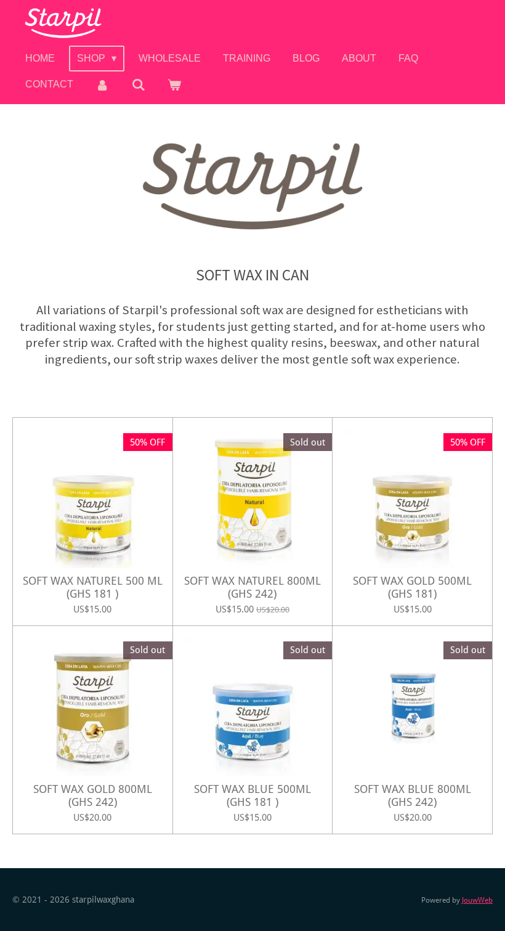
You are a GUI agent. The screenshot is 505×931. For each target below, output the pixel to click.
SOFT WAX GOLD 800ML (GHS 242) (92, 795)
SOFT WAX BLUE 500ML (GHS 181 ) (252, 795)
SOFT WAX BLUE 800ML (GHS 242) (412, 795)
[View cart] (174, 84)
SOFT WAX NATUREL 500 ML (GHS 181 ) (93, 587)
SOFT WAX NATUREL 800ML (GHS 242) (252, 587)
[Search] (138, 84)
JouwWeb (477, 900)
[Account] (102, 84)
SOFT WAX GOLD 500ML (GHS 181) (412, 587)
